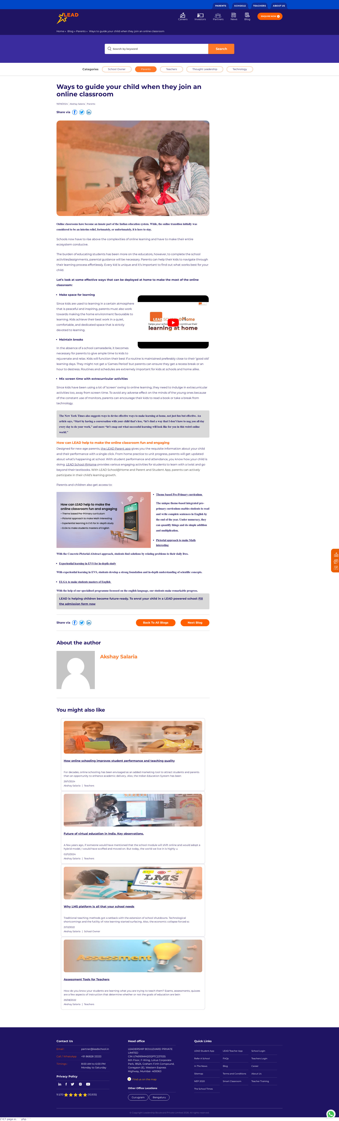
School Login (258, 1051)
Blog (247, 19)
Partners (218, 19)
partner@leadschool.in (95, 1049)
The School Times (203, 1088)
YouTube (88, 1084)
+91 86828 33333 (91, 1056)
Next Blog (195, 622)
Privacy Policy (67, 1076)
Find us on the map (144, 1079)
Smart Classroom (232, 1081)
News (234, 19)
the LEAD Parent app (116, 448)
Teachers (259, 5)
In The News (200, 1066)
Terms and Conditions (234, 1073)
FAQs (226, 1058)
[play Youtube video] (173, 322)
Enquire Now (268, 16)
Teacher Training (260, 1081)
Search (221, 49)
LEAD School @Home (81, 464)
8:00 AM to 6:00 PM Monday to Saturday (93, 1065)
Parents (220, 5)
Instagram (80, 1084)
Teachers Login (259, 1058)
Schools (240, 5)
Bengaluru (159, 1097)
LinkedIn (59, 1084)
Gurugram (138, 1097)
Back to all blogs (155, 622)
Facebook (66, 1084)
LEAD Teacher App (233, 1051)
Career (254, 1066)
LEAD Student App (204, 1051)
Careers (183, 19)
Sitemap (198, 1073)
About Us (279, 5)
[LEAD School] (67, 18)
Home (60, 31)
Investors (200, 19)
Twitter (73, 1084)
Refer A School (202, 1058)
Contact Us (64, 1041)
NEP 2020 (199, 1081)
